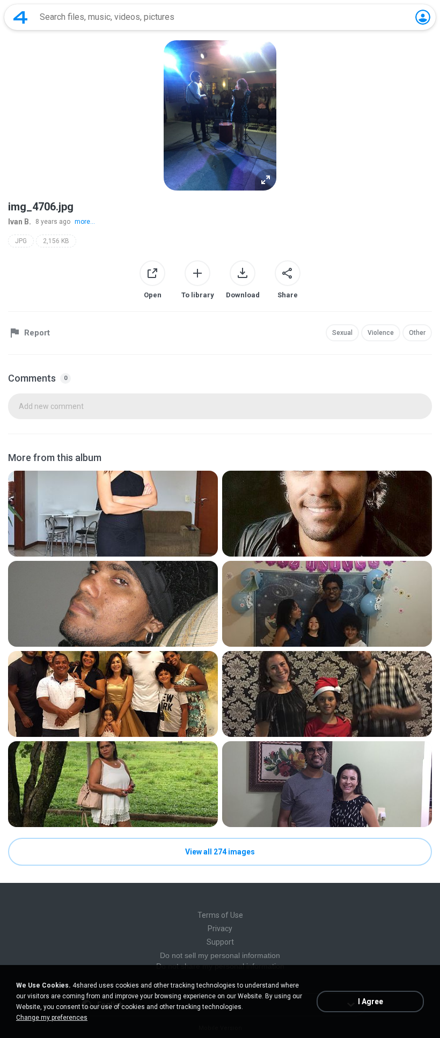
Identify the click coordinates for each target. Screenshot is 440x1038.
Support (220, 942)
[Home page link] (20, 17)
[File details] (113, 514)
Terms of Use (220, 915)
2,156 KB (56, 241)
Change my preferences (51, 1017)
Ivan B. (19, 221)
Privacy (220, 928)
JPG (21, 241)
